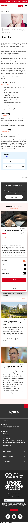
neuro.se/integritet (14, 506)
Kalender (8, 1)
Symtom (3, 11)
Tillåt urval (14, 284)
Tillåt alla (14, 279)
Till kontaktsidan (7, 445)
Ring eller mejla (14, 197)
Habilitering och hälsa (10, 161)
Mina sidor (14, 1)
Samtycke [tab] (5, 237)
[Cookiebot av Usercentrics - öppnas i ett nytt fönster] (20, 233)
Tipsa (23, 177)
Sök (21, 6)
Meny (26, 6)
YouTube (14, 516)
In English (24, 1)
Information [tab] (14, 237)
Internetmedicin (9, 166)
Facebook (8, 516)
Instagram (20, 516)
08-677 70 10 (10, 428)
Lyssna (19, 1)
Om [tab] (23, 237)
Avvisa (14, 288)
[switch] (24, 265)
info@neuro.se (6, 438)
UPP (26, 406)
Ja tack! (14, 510)
